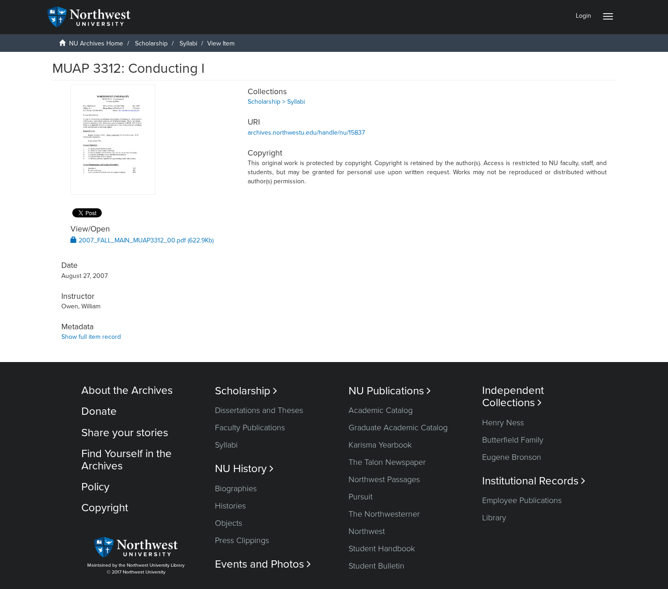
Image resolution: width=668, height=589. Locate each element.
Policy (95, 486)
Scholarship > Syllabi (276, 102)
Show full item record (91, 337)
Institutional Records (533, 481)
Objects (228, 523)
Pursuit (361, 497)
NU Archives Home (96, 43)
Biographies (236, 488)
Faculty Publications (250, 428)
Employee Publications (522, 500)
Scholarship (151, 43)
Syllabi (188, 43)
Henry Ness (503, 423)
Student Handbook (382, 549)
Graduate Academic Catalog (398, 428)
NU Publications (390, 391)
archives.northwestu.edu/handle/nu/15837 (306, 132)
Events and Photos (263, 564)
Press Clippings (242, 540)
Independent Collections (513, 396)
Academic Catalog (381, 410)
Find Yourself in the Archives (126, 459)
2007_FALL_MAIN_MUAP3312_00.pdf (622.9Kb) (145, 240)
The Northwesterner (384, 514)
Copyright (104, 507)
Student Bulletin (376, 566)
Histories (230, 506)
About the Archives (127, 390)
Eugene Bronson (511, 457)
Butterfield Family (512, 440)
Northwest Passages (384, 479)
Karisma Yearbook (380, 445)
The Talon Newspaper (387, 462)
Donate (99, 411)
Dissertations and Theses (259, 410)
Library (494, 518)
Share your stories (124, 432)
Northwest (367, 531)
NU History (244, 468)
